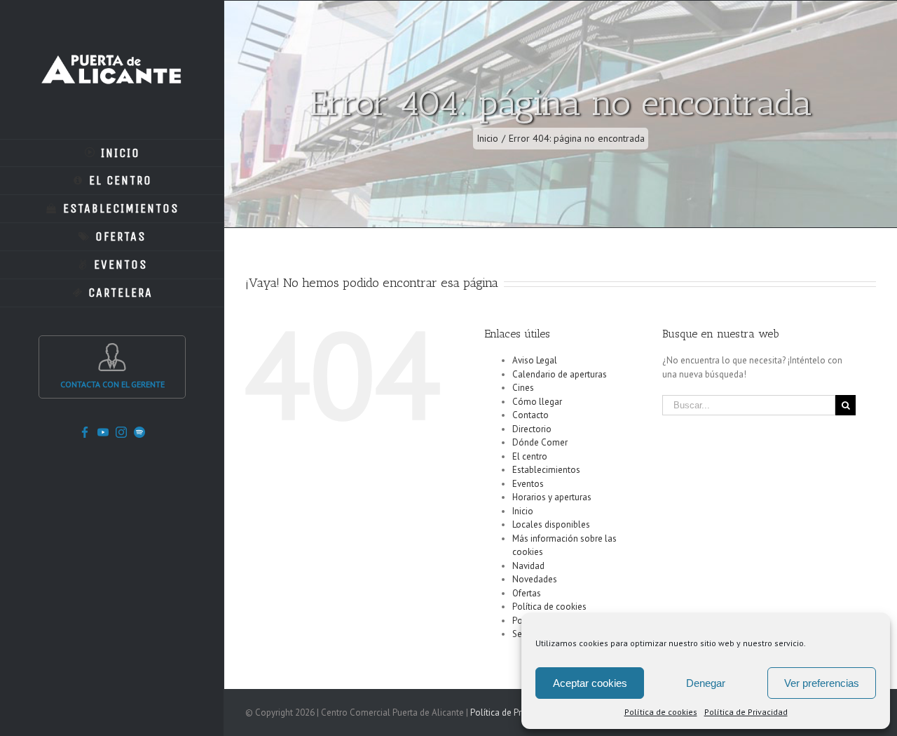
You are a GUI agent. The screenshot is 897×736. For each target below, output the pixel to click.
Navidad (528, 566)
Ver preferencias (821, 683)
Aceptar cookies (590, 683)
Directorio (532, 429)
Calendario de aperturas (559, 374)
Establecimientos (546, 470)
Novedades (534, 579)
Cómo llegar (537, 402)
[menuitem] (112, 153)
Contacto (530, 415)
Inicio (522, 511)
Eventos (528, 484)
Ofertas (526, 593)
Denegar (705, 683)
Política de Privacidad (746, 712)
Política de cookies (660, 712)
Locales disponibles (551, 524)
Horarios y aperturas (551, 497)
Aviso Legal (534, 360)
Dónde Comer (540, 442)
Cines (523, 388)
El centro (529, 456)
